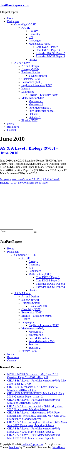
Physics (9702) (29, 120)
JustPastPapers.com (14, 5)
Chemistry (34, 34)
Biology (33, 30)
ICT (31, 37)
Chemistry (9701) (31, 78)
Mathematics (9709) (32, 98)
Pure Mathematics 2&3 (41, 110)
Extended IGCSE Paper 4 (50, 56)
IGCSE (25, 27)
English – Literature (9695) (36, 85)
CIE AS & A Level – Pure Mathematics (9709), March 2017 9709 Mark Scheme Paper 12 (34, 436)
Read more (41, 182)
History (25, 88)
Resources (13, 126)
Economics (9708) (31, 82)
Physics (33, 59)
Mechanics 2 (36, 104)
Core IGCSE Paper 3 (48, 50)
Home (10, 18)
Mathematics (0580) (40, 43)
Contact (11, 129)
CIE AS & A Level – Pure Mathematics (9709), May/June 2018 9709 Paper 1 (34, 401)
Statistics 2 (35, 117)
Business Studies (30, 72)
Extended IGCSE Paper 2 (50, 53)
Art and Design (30, 66)
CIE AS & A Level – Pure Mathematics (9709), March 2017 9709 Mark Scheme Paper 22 (34, 430)
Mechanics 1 (36, 101)
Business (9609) (38, 75)
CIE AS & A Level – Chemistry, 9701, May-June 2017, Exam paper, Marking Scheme (35, 408)
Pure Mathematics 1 (40, 107)
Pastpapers (13, 21)
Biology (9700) (30, 69)
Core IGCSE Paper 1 (48, 46)
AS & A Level (22, 62)
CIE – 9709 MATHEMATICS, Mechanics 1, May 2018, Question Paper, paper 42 (35, 395)
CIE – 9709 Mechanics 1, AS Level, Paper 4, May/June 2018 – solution (32, 388)
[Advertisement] (27, 206)
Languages (35, 40)
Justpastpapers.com (11, 179)
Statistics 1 (35, 113)
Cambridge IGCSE (25, 24)
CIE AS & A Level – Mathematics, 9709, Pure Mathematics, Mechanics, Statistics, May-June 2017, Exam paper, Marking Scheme (36, 415)
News (10, 123)
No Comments (26, 182)
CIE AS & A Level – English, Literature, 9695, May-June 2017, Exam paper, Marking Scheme (37, 424)
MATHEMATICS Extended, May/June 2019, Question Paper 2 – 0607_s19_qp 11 (33, 376)
